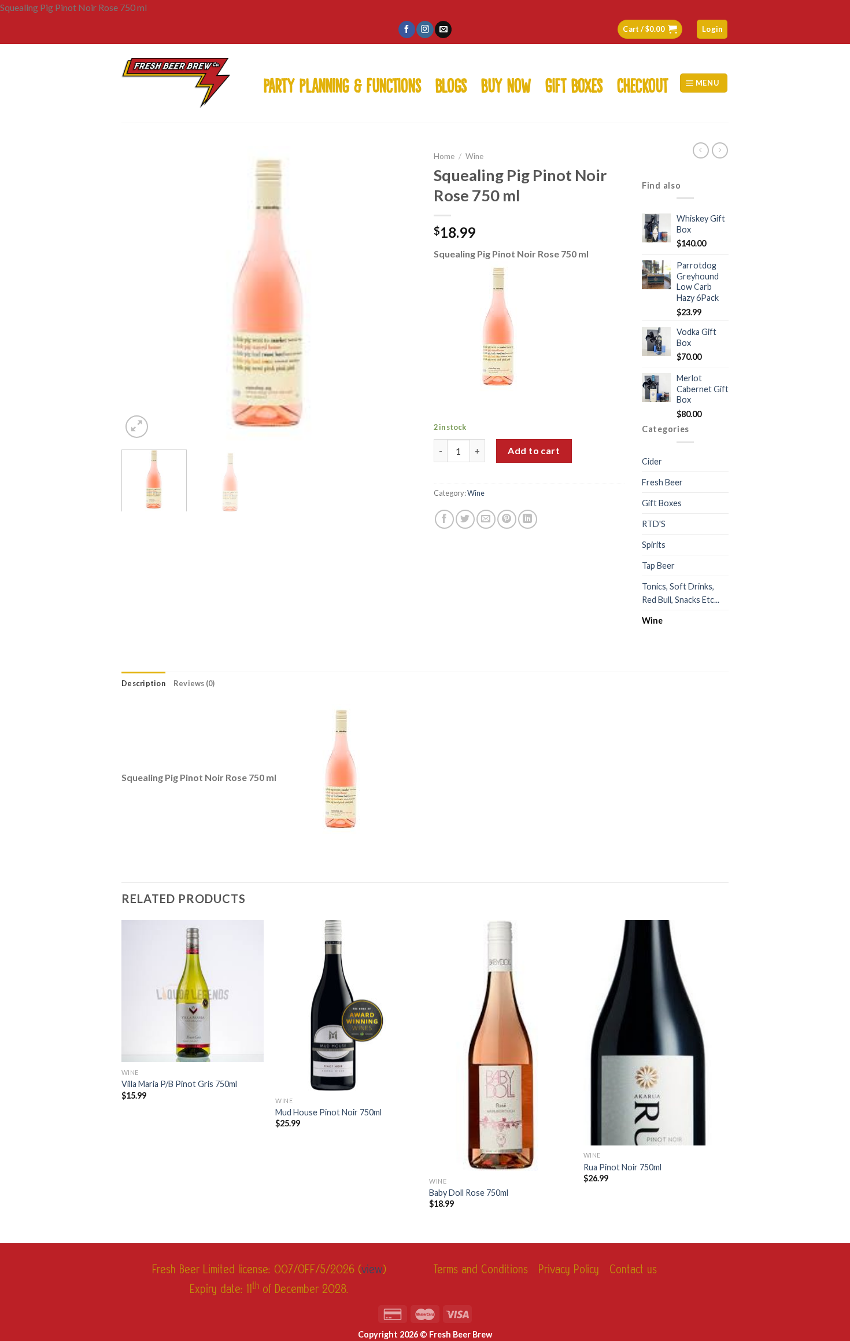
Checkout (642, 82)
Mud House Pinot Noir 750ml (328, 1112)
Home (444, 156)
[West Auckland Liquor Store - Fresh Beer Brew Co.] (175, 83)
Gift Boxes (574, 82)
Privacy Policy (568, 1269)
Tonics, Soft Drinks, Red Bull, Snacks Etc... (680, 593)
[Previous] (141, 293)
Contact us (633, 1269)
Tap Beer (658, 565)
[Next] (396, 293)
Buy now (506, 82)
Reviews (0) (194, 683)
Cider (652, 461)
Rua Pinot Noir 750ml (622, 1167)
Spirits (654, 545)
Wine (474, 156)
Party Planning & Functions (343, 82)
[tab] (143, 683)
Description (143, 683)
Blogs (451, 82)
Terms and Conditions (481, 1269)
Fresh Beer (662, 482)
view (372, 1269)
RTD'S (654, 524)
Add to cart (534, 450)
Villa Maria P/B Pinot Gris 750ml (179, 1084)
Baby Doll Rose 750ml (468, 1193)
